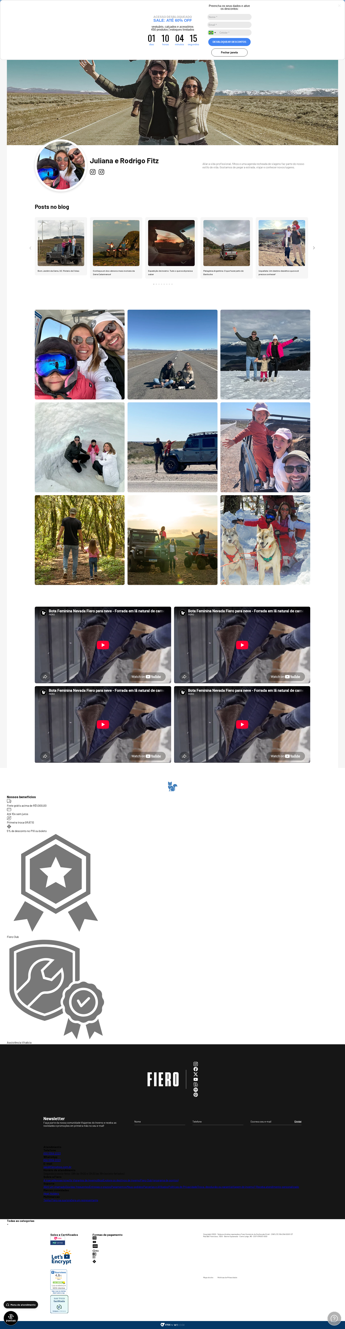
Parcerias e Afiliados (155, 1186)
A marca (48, 1180)
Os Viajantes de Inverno (83, 1180)
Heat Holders (51, 1193)
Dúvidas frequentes (77, 1186)
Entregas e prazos (100, 1186)
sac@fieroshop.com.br (57, 1166)
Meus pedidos (135, 1186)
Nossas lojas (61, 1180)
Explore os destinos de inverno (121, 1180)
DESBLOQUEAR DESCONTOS (229, 42)
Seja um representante (84, 1200)
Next (314, 248)
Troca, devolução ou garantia (214, 1186)
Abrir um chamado (54, 1186)
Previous (31, 248)
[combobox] (212, 33)
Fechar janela (229, 52)
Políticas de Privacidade (182, 1186)
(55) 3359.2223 (52, 1153)
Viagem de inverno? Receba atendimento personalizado (265, 1186)
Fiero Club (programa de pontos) (159, 1180)
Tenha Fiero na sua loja (57, 1200)
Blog (100, 1180)
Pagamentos (119, 1186)
